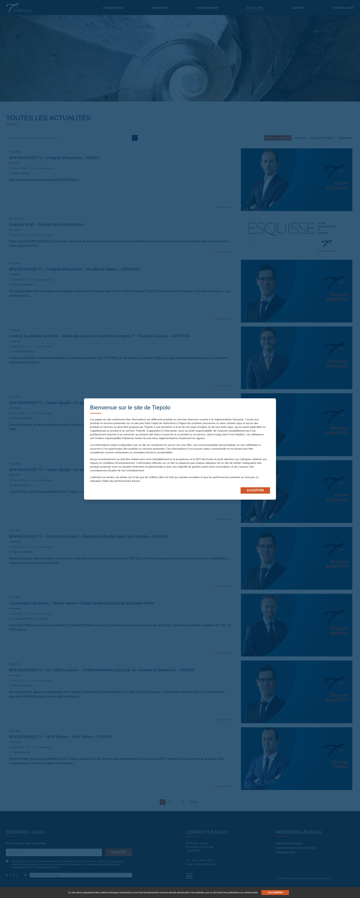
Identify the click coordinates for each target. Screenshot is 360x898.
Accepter (255, 490)
